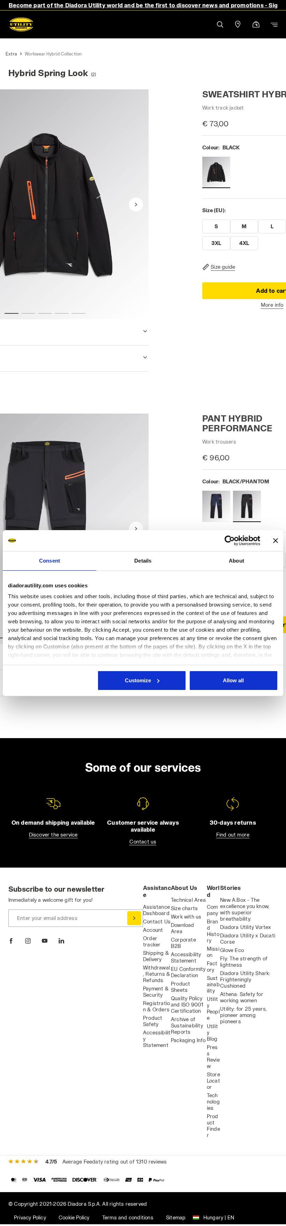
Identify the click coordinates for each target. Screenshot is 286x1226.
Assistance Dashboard (156, 910)
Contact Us (157, 921)
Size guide (223, 267)
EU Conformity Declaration (188, 972)
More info (272, 305)
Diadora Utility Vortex (245, 927)
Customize (138, 680)
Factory (212, 966)
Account (153, 930)
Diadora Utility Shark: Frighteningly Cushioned (245, 979)
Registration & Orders (156, 1006)
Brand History (213, 931)
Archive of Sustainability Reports (187, 1025)
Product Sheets (180, 987)
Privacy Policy (30, 1217)
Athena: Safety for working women (241, 997)
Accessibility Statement (186, 957)
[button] (219, 24)
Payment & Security (155, 992)
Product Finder (213, 1125)
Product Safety (152, 1021)
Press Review (213, 1056)
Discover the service (53, 835)
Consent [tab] (49, 561)
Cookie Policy (74, 1217)
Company (212, 910)
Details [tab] (142, 561)
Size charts (184, 908)
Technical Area (188, 900)
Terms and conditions (127, 1217)
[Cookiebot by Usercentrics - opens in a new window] (229, 540)
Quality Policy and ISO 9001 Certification (187, 1004)
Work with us (186, 917)
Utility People (213, 1008)
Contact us (142, 842)
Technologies (213, 1101)
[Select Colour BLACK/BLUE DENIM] (216, 506)
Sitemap (176, 1217)
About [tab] (236, 561)
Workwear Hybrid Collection (53, 53)
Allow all (233, 680)
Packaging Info (188, 1040)
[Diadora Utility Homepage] (21, 24)
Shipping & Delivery (156, 956)
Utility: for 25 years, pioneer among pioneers (243, 1015)
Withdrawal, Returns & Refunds (156, 974)
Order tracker (151, 941)
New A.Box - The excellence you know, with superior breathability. (244, 909)
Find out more (233, 835)
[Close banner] (275, 540)
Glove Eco (232, 950)
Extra (11, 53)
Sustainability (213, 984)
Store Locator (213, 1080)
